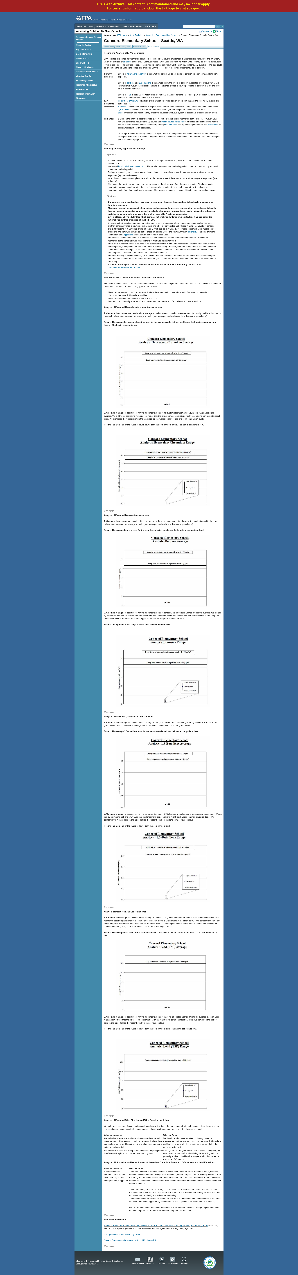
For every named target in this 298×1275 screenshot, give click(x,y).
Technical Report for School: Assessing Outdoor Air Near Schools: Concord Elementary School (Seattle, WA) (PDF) (156, 1225)
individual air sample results (130, 166)
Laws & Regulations (132, 26)
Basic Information (84, 54)
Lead (120, 113)
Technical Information (85, 94)
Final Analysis (153, 47)
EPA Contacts (82, 98)
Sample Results (139, 47)
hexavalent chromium (136, 74)
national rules (171, 125)
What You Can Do (83, 76)
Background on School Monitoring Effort (122, 1234)
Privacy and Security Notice (99, 1261)
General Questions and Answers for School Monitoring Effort (131, 1240)
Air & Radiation (136, 35)
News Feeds (173, 1261)
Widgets (162, 1261)
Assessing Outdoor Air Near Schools (162, 35)
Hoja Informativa (83, 50)
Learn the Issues (84, 26)
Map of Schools (83, 58)
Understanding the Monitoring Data (117, 47)
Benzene (122, 107)
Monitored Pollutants (85, 67)
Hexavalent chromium (128, 101)
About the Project (83, 45)
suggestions (213, 125)
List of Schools (82, 63)
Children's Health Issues (87, 72)
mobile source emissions (172, 122)
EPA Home (122, 35)
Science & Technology (107, 26)
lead (129, 95)
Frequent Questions (84, 81)
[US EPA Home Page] (103, 18)
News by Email (137, 1261)
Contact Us (207, 31)
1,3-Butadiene (124, 109)
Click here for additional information (124, 267)
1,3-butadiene (145, 83)
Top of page (109, 144)
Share (218, 31)
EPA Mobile (150, 1261)
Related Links (82, 89)
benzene (131, 83)
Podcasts (184, 1261)
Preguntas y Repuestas (86, 85)
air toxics (127, 62)
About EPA (151, 26)
